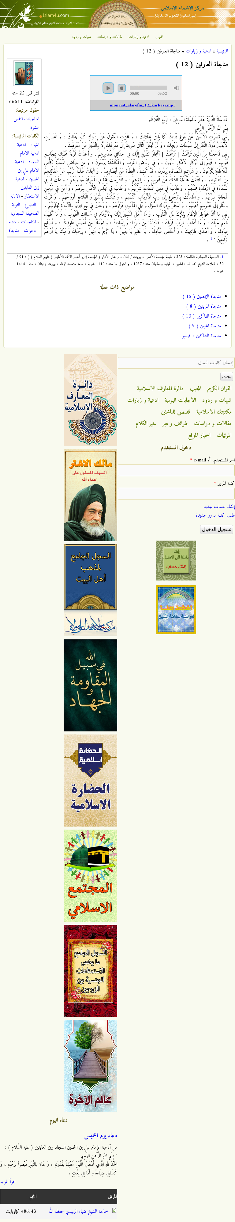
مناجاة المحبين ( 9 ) (204, 326)
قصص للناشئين (175, 412)
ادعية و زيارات (139, 37)
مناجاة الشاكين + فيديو (201, 336)
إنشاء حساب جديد (219, 507)
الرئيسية (222, 51)
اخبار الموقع (199, 435)
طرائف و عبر (175, 423)
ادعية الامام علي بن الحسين (27, 170)
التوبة (16, 205)
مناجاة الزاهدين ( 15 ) (201, 296)
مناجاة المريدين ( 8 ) (203, 306)
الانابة (15, 196)
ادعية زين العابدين (27, 183)
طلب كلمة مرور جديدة (215, 515)
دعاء (12, 222)
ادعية (21, 145)
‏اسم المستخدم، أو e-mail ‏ (212, 460)
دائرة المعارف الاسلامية (160, 389)
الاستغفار (31, 196)
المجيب (159, 37)
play (108, 88)
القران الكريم (219, 389)
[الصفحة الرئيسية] (117, 26)
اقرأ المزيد (7, 1182)
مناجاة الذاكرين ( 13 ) (201, 316)
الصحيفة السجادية (25, 213)
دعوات (30, 230)
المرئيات (224, 435)
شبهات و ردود (81, 37)
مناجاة (14, 230)
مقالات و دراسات (109, 37)
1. (222, 256)
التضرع (30, 205)
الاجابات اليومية (180, 400)
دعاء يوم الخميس (100, 1135)
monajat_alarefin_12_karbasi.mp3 (143, 105)
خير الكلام (146, 423)
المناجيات (28, 222)
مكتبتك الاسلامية (214, 412)
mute (176, 88)
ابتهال (35, 145)
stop (122, 88)
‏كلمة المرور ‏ (224, 483)
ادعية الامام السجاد (29, 157)
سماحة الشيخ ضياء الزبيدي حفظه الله (78, 1211)
